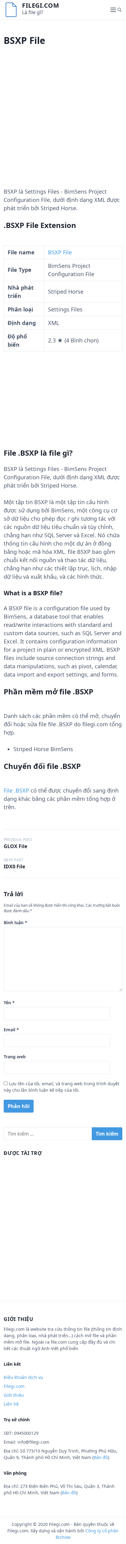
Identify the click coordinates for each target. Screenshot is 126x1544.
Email (11, 1030)
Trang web (15, 1057)
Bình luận (15, 922)
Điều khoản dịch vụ (23, 1377)
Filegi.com (40, 5)
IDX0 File (14, 866)
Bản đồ (101, 1457)
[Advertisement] (63, 124)
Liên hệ (11, 1404)
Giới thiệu (14, 1395)
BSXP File (60, 252)
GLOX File (15, 846)
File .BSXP (16, 790)
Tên (9, 1003)
